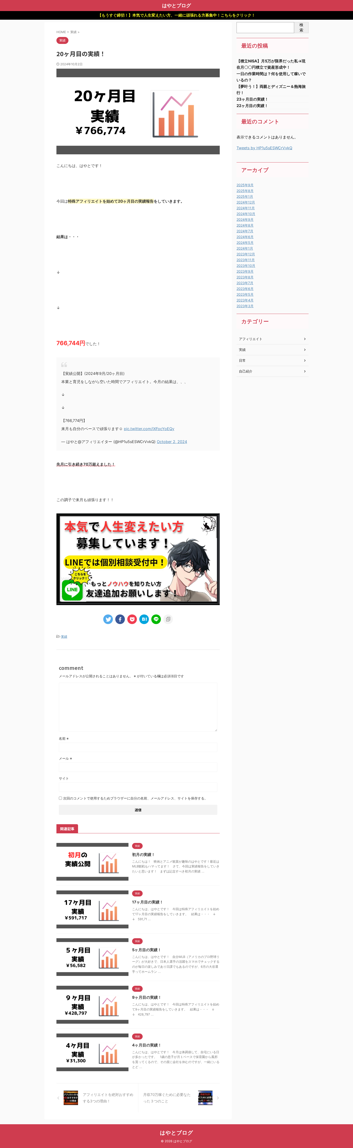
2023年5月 (245, 294)
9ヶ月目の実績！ (147, 997)
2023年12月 (246, 254)
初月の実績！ (143, 854)
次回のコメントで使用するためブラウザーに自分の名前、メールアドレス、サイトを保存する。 (135, 798)
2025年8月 (245, 191)
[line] (156, 619)
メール (65, 758)
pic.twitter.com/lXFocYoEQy (149, 428)
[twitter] (108, 619)
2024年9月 (245, 219)
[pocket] (132, 619)
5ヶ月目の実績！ (146, 949)
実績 (64, 636)
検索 (301, 27)
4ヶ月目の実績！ (147, 1045)
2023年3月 (245, 306)
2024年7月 (245, 231)
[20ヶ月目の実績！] (144, 619)
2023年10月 (246, 266)
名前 (64, 738)
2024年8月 (245, 225)
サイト (64, 778)
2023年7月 (245, 283)
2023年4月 (245, 300)
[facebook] (120, 619)
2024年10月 (246, 214)
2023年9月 (245, 271)
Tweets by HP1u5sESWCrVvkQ (264, 147)
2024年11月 (246, 208)
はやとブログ (176, 5)
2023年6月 (245, 289)
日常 (242, 360)
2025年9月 (245, 185)
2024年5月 (245, 242)
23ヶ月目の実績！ (252, 99)
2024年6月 (245, 237)
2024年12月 (246, 202)
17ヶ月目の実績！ (147, 902)
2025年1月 (245, 196)
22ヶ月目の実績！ (252, 105)
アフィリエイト (250, 339)
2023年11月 (246, 260)
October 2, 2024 (172, 441)
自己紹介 (245, 371)
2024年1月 (245, 248)
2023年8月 (245, 277)
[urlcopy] (168, 619)
